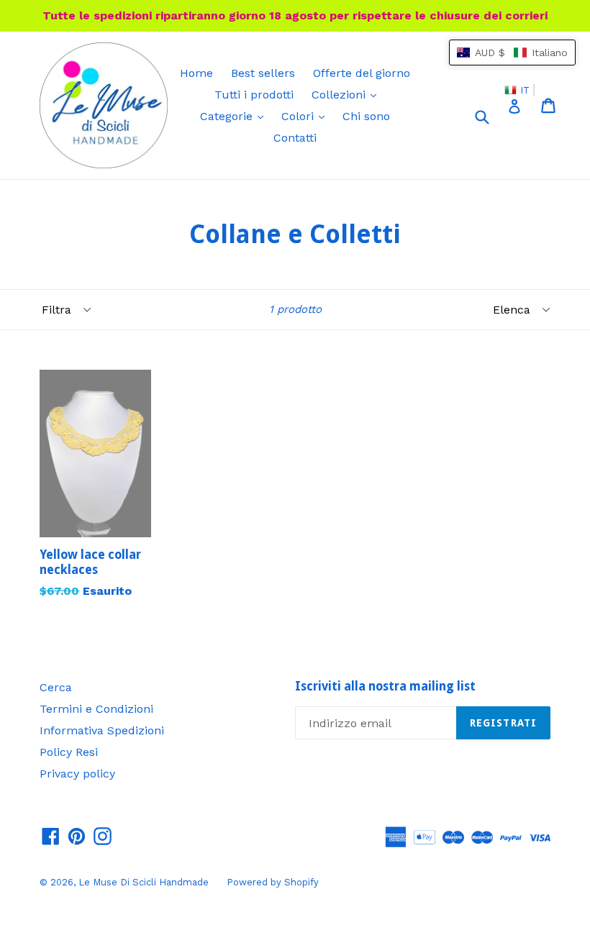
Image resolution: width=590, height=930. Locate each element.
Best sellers (263, 73)
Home (196, 73)
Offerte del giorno (361, 73)
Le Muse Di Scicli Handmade (143, 882)
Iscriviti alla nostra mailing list (385, 686)
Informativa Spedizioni (102, 730)
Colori (306, 116)
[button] (512, 52)
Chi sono (366, 116)
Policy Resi (69, 752)
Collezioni (348, 94)
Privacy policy (77, 773)
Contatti (295, 138)
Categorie (235, 116)
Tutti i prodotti (254, 94)
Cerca (56, 687)
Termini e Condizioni (96, 709)
